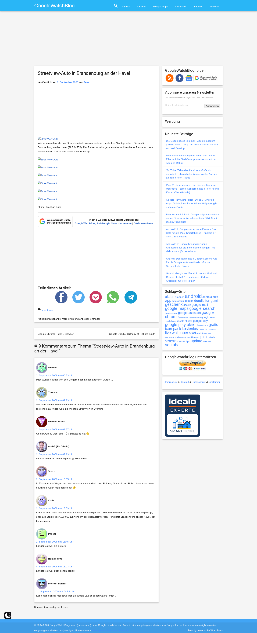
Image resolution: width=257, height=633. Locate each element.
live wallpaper (176, 333)
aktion (169, 297)
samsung (169, 337)
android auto (210, 296)
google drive (195, 317)
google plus (203, 325)
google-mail (200, 305)
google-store (171, 313)
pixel (192, 333)
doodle (199, 300)
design (189, 300)
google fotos (208, 317)
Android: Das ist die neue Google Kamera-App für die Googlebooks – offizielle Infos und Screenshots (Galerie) (191, 262)
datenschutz (178, 301)
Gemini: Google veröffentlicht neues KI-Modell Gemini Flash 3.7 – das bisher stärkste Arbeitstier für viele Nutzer (191, 277)
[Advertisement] (128, 40)
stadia (212, 337)
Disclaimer (214, 382)
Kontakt (184, 382)
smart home (192, 337)
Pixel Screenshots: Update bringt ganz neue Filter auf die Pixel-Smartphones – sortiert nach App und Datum (192, 159)
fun (207, 300)
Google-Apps (160, 6)
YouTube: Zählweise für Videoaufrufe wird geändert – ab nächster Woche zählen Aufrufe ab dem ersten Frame (191, 174)
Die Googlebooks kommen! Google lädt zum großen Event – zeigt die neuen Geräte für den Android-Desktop (192, 144)
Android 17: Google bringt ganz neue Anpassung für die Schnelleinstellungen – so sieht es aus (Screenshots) (190, 248)
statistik (170, 341)
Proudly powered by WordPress (205, 630)
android (193, 296)
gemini (215, 300)
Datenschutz (199, 382)
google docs (184, 317)
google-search (202, 308)
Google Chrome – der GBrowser (56, 333)
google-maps (177, 308)
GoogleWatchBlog (54, 5)
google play (200, 320)
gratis (213, 324)
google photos (184, 320)
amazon (179, 297)
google (187, 305)
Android (126, 6)
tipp (188, 341)
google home (170, 321)
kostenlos (190, 328)
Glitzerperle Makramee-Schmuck (110, 630)
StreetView (180, 341)
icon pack (173, 328)
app (168, 300)
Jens (86, 82)
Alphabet (197, 6)
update (196, 341)
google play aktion (181, 324)
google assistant (189, 313)
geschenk (174, 304)
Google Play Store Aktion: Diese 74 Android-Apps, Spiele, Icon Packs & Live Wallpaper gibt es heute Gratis (191, 203)
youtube (172, 345)
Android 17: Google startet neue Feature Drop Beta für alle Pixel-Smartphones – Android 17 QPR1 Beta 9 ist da (191, 233)
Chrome (141, 6)
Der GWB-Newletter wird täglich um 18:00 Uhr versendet (189, 97)
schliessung (180, 337)
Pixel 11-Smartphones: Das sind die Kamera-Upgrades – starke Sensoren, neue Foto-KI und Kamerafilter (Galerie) (192, 189)
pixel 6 (200, 333)
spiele (203, 337)
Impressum (171, 382)
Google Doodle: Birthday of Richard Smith (132, 333)
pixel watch (208, 333)
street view (47, 310)
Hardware (180, 6)
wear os (207, 341)
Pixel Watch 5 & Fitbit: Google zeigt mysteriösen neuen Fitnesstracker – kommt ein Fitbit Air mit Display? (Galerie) (192, 218)
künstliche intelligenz (207, 329)
